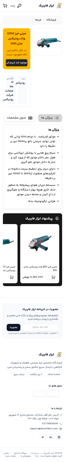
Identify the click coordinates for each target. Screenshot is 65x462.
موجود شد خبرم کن (16, 63)
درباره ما (35, 453)
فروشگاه (51, 20)
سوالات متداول (20, 453)
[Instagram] (59, 437)
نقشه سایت (10, 456)
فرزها (38, 20)
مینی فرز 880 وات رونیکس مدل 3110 (40, 268)
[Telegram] (42, 437)
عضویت (14, 327)
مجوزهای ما (26, 456)
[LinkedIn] (51, 437)
